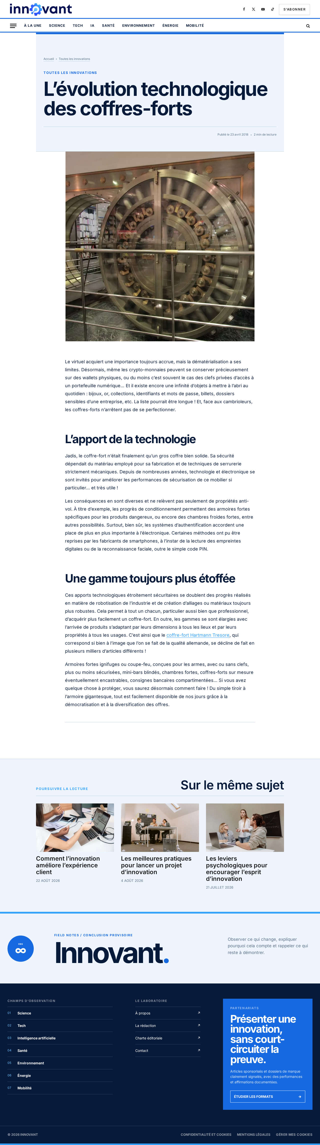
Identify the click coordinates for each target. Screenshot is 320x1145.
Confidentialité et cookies (206, 1135)
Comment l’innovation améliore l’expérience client (68, 865)
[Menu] (13, 25)
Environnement (138, 25)
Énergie (170, 25)
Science (57, 25)
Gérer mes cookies (294, 1135)
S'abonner (295, 9)
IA (92, 25)
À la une (33, 25)
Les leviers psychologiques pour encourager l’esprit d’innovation (237, 868)
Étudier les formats (268, 1097)
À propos (167, 1013)
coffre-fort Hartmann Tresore (198, 635)
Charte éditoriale (167, 1038)
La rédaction (167, 1025)
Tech (78, 25)
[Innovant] (41, 9)
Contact (167, 1050)
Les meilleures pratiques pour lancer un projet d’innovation (156, 865)
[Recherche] (307, 25)
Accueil (49, 59)
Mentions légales (253, 1135)
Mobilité (195, 25)
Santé (108, 25)
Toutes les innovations (74, 59)
